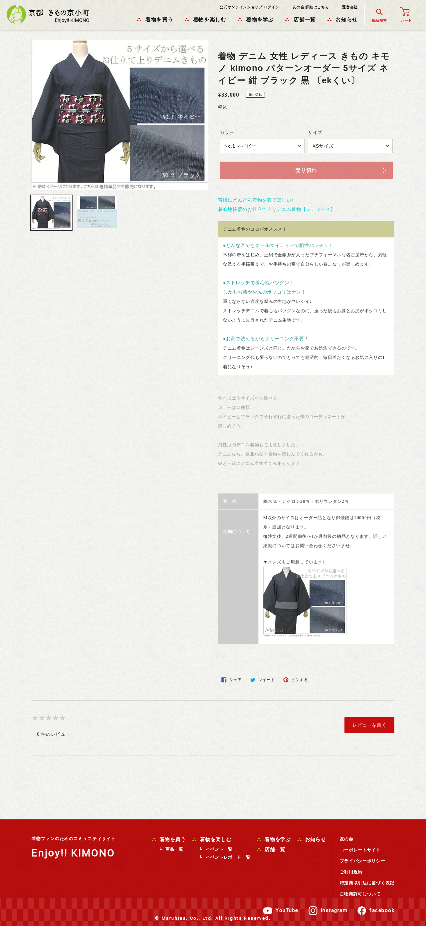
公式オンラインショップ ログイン (249, 7)
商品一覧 (174, 849)
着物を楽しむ (214, 839)
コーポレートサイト (360, 849)
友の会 (346, 838)
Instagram (334, 910)
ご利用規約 (351, 871)
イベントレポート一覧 (228, 857)
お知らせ (315, 839)
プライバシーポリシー (362, 860)
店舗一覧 (274, 849)
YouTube (287, 910)
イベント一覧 (219, 849)
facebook (381, 910)
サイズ (315, 132)
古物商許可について (360, 893)
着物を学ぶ (277, 839)
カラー (227, 132)
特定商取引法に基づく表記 (367, 882)
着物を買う (172, 839)
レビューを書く (369, 725)
